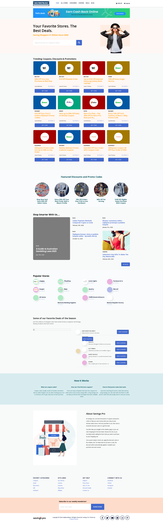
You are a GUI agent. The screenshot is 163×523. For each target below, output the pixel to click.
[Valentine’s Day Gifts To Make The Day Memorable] (116, 240)
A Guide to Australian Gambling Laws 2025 (47, 250)
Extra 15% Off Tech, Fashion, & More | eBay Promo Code (118, 115)
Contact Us (86, 490)
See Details (50, 86)
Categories (73, 3)
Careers (60, 483)
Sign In (127, 3)
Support (85, 480)
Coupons (81, 3)
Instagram (110, 485)
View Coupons (122, 332)
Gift (34, 488)
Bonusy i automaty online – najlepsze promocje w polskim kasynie (114, 223)
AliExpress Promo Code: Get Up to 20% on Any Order (44, 150)
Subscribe (97, 507)
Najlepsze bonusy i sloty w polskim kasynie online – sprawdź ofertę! (85, 235)
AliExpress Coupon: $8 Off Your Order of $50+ (117, 149)
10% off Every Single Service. (116, 80)
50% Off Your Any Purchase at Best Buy (43, 80)
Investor (60, 485)
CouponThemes (73, 519)
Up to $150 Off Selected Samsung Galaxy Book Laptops (93, 81)
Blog (92, 3)
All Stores (64, 3)
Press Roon (86, 483)
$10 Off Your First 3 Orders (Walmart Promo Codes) (45, 115)
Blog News (61, 488)
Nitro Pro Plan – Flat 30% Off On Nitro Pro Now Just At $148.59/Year (92, 116)
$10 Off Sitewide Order (68, 79)
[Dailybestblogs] (41, 3)
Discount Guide (87, 488)
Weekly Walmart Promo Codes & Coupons (69, 149)
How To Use (86, 485)
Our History (61, 480)
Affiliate (60, 490)
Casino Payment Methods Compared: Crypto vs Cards (83, 222)
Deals (87, 3)
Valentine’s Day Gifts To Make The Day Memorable (115, 255)
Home (57, 3)
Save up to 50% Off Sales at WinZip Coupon (69, 114)
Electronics (36, 485)
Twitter (109, 483)
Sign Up (119, 3)
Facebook (110, 480)
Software (35, 490)
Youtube (109, 488)
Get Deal (69, 125)
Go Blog (125, 264)
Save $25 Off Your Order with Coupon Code (93, 149)
